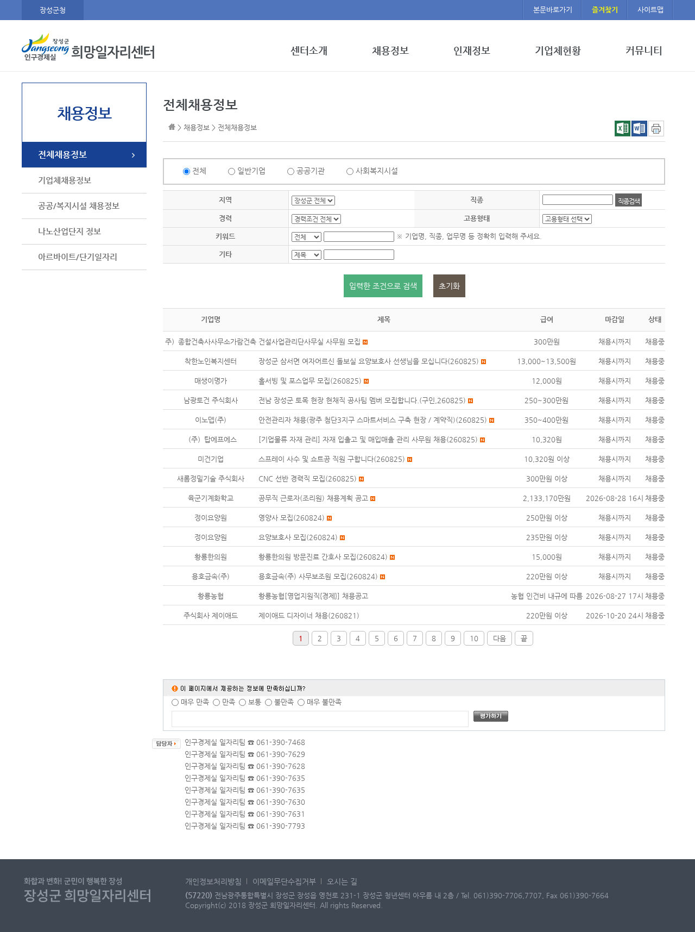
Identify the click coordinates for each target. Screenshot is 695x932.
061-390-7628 (280, 766)
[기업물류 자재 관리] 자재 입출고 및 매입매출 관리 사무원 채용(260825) (368, 439)
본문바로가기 (552, 9)
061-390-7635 (280, 778)
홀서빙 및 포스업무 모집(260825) (310, 381)
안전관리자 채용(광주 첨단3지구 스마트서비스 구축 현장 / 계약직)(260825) (372, 420)
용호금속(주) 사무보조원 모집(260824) (318, 576)
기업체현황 (558, 50)
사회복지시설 (377, 170)
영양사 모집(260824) (291, 518)
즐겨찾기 (605, 9)
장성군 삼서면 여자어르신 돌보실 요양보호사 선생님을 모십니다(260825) (368, 361)
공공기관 (310, 170)
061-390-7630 (280, 802)
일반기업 (251, 170)
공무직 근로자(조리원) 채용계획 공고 (313, 498)
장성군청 (53, 10)
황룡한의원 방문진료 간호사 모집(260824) (323, 557)
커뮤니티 (644, 50)
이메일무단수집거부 (284, 881)
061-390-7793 (280, 826)
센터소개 (308, 50)
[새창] (656, 134)
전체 (199, 170)
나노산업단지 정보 (69, 231)
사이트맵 (650, 9)
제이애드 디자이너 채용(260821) (308, 615)
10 (474, 638)
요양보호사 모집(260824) (298, 537)
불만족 (284, 702)
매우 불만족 (324, 702)
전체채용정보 (62, 154)
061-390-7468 (280, 742)
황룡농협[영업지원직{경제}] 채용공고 (313, 596)
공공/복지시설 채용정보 (78, 205)
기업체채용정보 (64, 180)
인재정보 (471, 50)
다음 (499, 638)
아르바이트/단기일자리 (77, 256)
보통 (254, 702)
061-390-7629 (280, 754)
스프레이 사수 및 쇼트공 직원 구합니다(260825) (331, 459)
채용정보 (390, 50)
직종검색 (628, 201)
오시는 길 (342, 881)
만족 (228, 702)
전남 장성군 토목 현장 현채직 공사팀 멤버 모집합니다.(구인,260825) (362, 400)
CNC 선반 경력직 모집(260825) (307, 478)
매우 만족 (195, 702)
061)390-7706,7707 (507, 895)
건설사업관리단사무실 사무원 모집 (309, 341)
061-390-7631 (280, 814)
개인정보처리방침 (213, 881)
